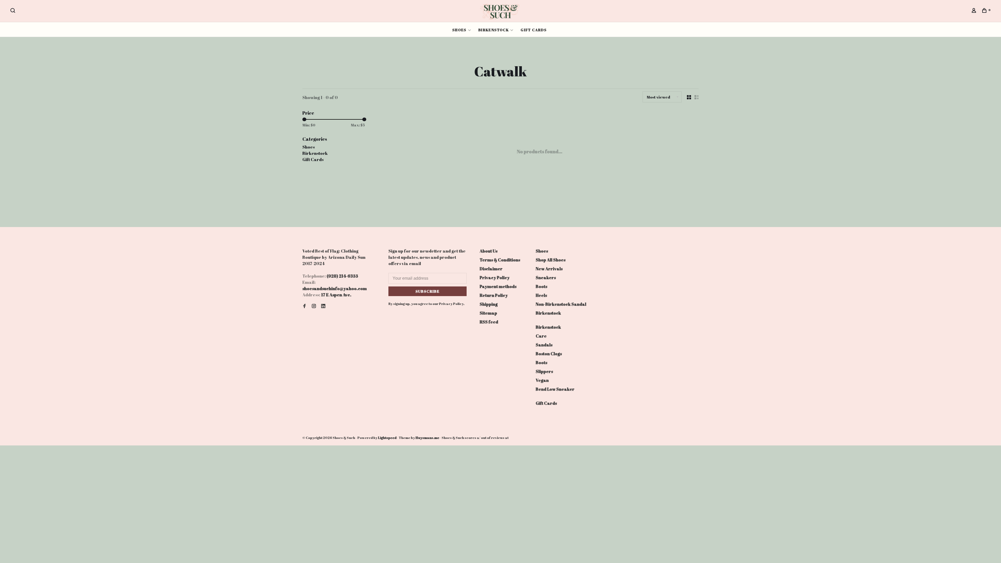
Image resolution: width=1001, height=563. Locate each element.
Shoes (459, 29)
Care (541, 336)
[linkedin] (323, 306)
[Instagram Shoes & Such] (314, 306)
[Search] (13, 11)
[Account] (975, 11)
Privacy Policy (495, 277)
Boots (541, 286)
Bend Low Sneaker (555, 389)
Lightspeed (387, 437)
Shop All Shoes (550, 260)
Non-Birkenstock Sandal (561, 304)
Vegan (542, 380)
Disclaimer (491, 269)
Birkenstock (493, 29)
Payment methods (498, 286)
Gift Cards (534, 29)
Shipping (489, 304)
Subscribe (428, 291)
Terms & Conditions (500, 260)
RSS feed (489, 322)
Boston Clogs (549, 354)
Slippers (544, 371)
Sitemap (488, 313)
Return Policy (494, 295)
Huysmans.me (428, 437)
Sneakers (546, 277)
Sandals (544, 345)
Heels (541, 295)
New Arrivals (549, 269)
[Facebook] (304, 306)
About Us (488, 251)
